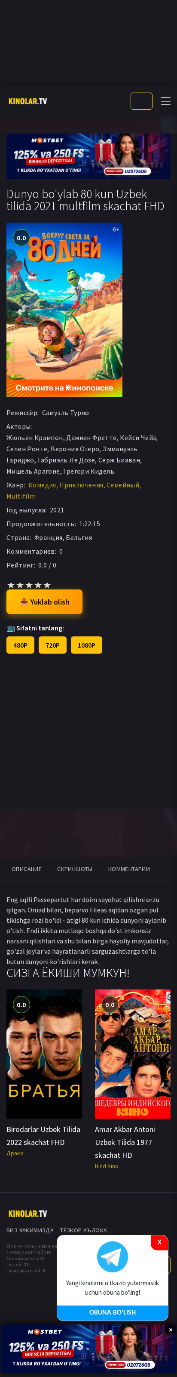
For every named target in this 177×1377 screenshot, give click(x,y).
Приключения (81, 485)
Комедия (42, 485)
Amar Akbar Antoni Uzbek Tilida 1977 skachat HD (125, 1142)
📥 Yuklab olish (44, 602)
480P (20, 645)
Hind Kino (107, 1166)
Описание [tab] (27, 869)
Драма (15, 1153)
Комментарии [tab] (129, 869)
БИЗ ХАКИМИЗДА (30, 1230)
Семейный (123, 485)
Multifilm (21, 496)
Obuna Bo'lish (112, 1312)
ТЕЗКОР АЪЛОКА (83, 1230)
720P (53, 645)
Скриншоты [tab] (75, 869)
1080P (86, 645)
